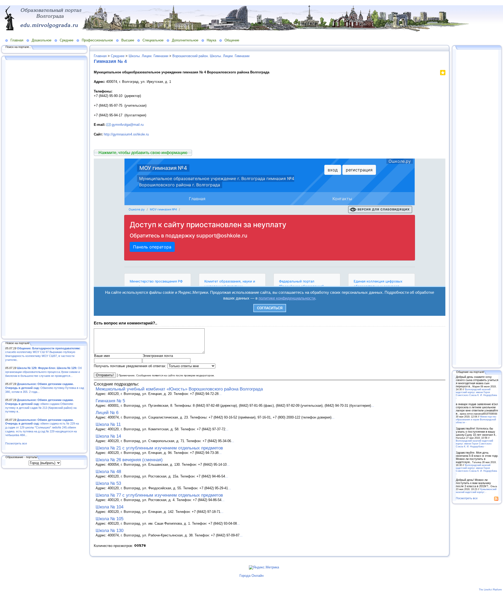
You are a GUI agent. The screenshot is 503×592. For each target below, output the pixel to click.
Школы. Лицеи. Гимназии (148, 56)
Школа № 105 (109, 518)
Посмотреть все (16, 443)
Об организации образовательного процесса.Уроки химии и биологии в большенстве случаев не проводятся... (43, 371)
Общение (232, 40)
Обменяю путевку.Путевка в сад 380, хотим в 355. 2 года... (44, 387)
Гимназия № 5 (110, 400)
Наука (211, 40)
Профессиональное (97, 40)
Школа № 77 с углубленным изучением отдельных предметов (159, 495)
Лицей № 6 (107, 412)
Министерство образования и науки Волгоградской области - (476, 419)
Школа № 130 (109, 530)
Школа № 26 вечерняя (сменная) (129, 459)
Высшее (127, 40)
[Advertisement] (44, 198)
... (220, 394)
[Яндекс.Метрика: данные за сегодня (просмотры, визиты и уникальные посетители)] (264, 567)
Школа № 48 (108, 471)
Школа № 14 (108, 436)
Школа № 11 (108, 424)
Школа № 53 (108, 483)
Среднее (66, 40)
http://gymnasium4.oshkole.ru (126, 134)
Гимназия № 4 (110, 61)
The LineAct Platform (490, 589)
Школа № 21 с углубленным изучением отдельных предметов (159, 448)
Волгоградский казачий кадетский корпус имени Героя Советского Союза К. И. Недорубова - (476, 393)
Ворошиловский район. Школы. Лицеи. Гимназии (210, 56)
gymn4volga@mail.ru (128, 125)
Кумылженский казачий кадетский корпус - (476, 490)
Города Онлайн (251, 576)
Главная (16, 40)
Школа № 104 (109, 506)
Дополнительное (185, 40)
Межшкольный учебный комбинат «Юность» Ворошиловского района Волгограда (179, 389)
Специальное (153, 40)
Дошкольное (41, 40)
